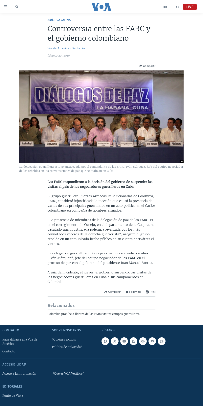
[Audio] (177, 7)
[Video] (165, 7)
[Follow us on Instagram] (161, 341)
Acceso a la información (19, 373)
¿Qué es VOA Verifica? (68, 373)
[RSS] (133, 341)
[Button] (147, 65)
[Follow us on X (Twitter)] (114, 341)
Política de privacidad (67, 347)
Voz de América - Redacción (67, 48)
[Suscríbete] (152, 341)
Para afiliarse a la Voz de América (19, 342)
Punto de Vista (12, 396)
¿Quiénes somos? (64, 340)
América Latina (59, 20)
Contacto (8, 351)
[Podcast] (143, 341)
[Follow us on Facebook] (105, 341)
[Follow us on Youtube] (124, 341)
